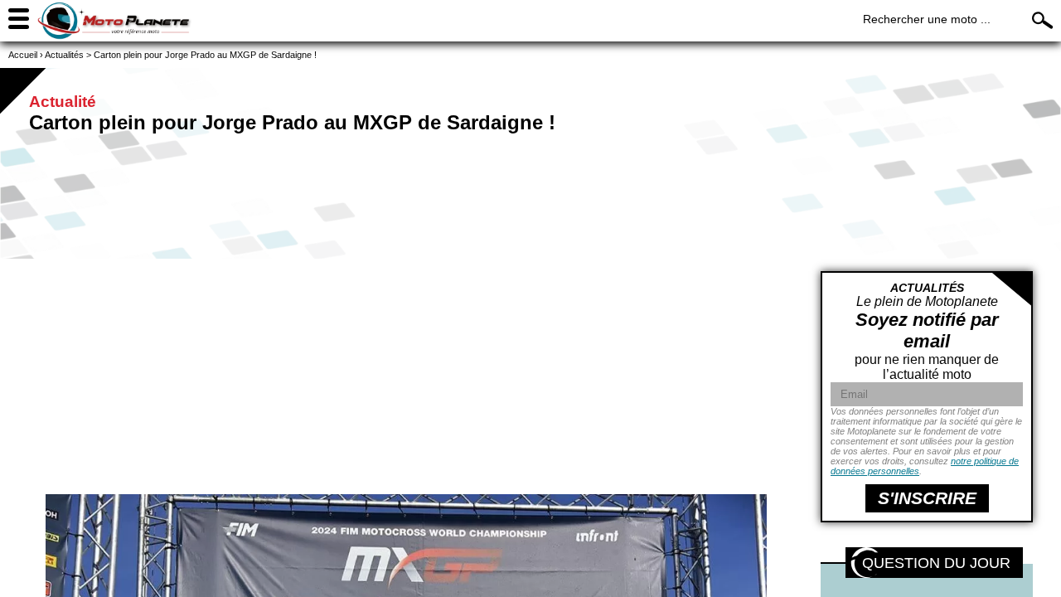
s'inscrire (927, 497)
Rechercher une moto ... (927, 19)
